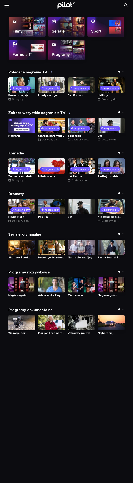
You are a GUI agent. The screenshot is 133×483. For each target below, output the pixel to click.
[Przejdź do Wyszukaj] (125, 5)
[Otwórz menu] (7, 5)
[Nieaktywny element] (27, 27)
